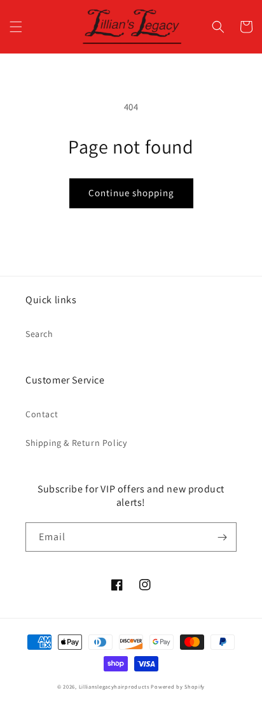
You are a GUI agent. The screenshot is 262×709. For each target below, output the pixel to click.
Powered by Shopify (178, 686)
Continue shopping (131, 193)
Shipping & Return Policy (76, 442)
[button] (16, 27)
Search (39, 334)
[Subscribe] (222, 537)
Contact (41, 414)
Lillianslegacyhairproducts (114, 686)
